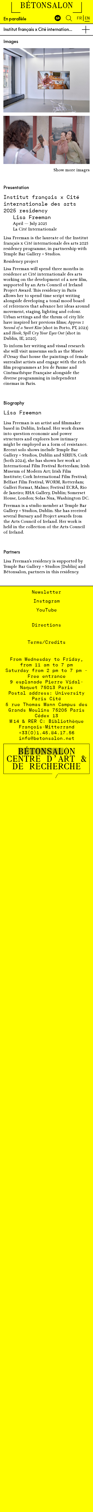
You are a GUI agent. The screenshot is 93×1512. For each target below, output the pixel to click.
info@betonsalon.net (46, 738)
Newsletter (46, 592)
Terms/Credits (47, 642)
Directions (46, 625)
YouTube (46, 610)
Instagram (46, 601)
